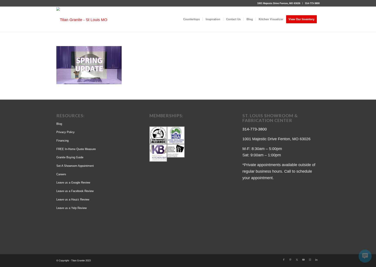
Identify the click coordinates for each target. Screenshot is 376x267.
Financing (62, 140)
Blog (59, 123)
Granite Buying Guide (69, 157)
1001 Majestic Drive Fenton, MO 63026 (278, 3)
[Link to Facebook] (283, 259)
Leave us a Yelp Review (71, 208)
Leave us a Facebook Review (75, 191)
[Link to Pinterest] (290, 259)
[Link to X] (297, 259)
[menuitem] (279, 3)
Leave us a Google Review (73, 182)
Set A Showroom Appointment (75, 165)
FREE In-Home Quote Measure (76, 149)
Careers (61, 174)
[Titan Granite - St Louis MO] (81, 19)
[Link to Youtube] (303, 259)
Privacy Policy (65, 132)
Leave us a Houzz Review (72, 199)
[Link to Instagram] (310, 259)
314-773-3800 (312, 3)
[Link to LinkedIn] (316, 259)
